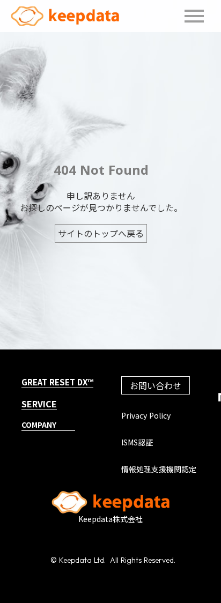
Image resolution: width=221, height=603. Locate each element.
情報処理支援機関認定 (158, 469)
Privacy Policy (146, 416)
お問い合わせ (155, 385)
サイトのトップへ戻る (101, 233)
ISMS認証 (137, 442)
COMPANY (38, 425)
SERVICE (39, 404)
